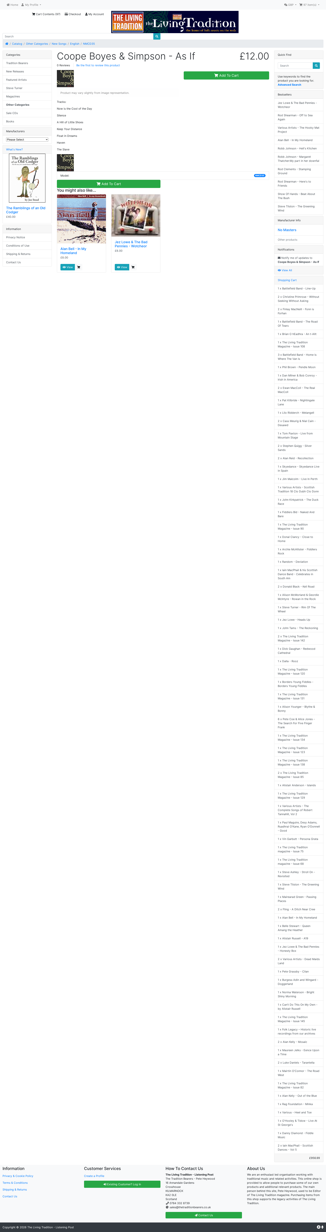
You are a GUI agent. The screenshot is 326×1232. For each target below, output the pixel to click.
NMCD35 (89, 43)
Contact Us (13, 262)
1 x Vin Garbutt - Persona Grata (298, 839)
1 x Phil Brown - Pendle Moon (296, 367)
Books (10, 121)
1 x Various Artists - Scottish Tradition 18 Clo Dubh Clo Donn (298, 489)
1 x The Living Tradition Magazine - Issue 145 (293, 1019)
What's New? (14, 149)
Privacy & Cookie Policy (18, 1176)
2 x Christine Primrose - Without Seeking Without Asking (298, 299)
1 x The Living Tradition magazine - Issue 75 (293, 849)
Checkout (74, 14)
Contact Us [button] (205, 1215)
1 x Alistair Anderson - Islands (297, 785)
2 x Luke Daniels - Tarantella (296, 1062)
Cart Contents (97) (47, 14)
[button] (31, 4)
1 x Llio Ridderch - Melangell (296, 412)
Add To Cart (228, 75)
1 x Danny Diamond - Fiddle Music (295, 1135)
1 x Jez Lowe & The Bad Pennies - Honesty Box (298, 948)
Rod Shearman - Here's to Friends (294, 183)
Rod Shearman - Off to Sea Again (295, 117)
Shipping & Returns (18, 254)
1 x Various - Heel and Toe (295, 1112)
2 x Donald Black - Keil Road (296, 586)
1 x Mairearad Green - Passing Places (297, 899)
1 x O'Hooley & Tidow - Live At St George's (297, 1122)
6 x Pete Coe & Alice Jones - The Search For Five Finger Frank (296, 723)
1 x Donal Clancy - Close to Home (295, 539)
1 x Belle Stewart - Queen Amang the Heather (294, 928)
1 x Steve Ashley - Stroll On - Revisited (296, 874)
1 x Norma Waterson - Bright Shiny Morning (296, 994)
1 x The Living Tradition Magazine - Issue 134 (293, 737)
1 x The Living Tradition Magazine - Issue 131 (293, 696)
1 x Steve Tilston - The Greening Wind (298, 886)
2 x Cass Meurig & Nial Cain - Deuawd (297, 423)
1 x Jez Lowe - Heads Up (294, 619)
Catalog (17, 43)
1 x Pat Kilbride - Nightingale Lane (296, 402)
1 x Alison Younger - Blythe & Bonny (296, 708)
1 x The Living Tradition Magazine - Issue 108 (293, 344)
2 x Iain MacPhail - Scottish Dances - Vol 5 (295, 1147)
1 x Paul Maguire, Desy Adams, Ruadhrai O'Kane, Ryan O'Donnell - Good (299, 826)
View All (286, 270)
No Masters (287, 230)
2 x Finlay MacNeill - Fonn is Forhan (296, 311)
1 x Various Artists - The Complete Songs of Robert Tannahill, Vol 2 (295, 810)
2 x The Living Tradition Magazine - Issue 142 (293, 638)
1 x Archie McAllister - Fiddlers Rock (297, 551)
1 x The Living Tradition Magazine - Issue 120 (293, 671)
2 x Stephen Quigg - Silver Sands (295, 448)
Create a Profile (94, 1176)
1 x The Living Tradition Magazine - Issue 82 (293, 1085)
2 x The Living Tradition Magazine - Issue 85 (293, 775)
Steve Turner (14, 88)
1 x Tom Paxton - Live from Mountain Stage (295, 435)
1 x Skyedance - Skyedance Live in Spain (298, 468)
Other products (287, 239)
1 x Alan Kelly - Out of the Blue (297, 1095)
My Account (96, 14)
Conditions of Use (17, 245)
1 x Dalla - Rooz (288, 661)
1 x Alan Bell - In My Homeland (297, 917)
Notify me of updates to (298, 260)
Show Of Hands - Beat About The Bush (296, 196)
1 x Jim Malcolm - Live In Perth (298, 479)
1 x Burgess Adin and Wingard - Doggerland (298, 982)
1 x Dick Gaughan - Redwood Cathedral (296, 650)
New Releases (15, 71)
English (74, 43)
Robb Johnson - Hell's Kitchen (297, 148)
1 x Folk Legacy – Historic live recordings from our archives (297, 1031)
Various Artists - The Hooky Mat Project (298, 129)
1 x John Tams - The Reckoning (298, 628)
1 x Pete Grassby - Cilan (293, 971)
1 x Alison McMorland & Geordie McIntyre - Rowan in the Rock (298, 597)
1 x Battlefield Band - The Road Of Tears (298, 323)
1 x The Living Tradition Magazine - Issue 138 (293, 762)
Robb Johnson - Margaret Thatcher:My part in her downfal (298, 158)
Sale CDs (12, 113)
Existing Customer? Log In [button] (123, 1184)
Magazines (13, 96)
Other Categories (37, 43)
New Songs (59, 43)
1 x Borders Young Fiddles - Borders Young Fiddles (295, 684)
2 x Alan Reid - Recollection (295, 458)
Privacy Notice (15, 237)
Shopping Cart (287, 280)
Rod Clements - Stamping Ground (294, 171)
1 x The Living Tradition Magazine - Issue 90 (293, 526)
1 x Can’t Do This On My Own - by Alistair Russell (297, 1006)
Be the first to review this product (98, 65)
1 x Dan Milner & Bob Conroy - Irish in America (297, 377)
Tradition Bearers (17, 63)
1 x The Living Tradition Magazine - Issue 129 (293, 795)
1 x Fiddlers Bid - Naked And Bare (296, 514)
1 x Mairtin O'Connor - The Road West (298, 1073)
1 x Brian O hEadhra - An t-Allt (297, 334)
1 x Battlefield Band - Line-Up (297, 288)
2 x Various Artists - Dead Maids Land (299, 961)
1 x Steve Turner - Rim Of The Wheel (297, 609)
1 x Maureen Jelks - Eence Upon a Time (298, 1052)
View (69, 267)
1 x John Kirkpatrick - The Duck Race (298, 501)
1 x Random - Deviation (293, 561)
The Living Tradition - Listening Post (50, 1227)
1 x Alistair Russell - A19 (293, 938)
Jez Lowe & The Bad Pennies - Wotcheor (131, 244)
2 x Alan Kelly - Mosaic (292, 1042)
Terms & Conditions (15, 1182)
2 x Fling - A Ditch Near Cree (296, 909)
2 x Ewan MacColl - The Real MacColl (296, 390)
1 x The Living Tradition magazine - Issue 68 (293, 861)
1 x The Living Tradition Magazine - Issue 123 (293, 750)
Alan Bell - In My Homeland (73, 251)
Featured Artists (16, 79)
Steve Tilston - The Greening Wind (296, 208)
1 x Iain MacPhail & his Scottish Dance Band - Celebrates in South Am (297, 574)
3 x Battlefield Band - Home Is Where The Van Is (297, 356)
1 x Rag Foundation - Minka (295, 1104)
